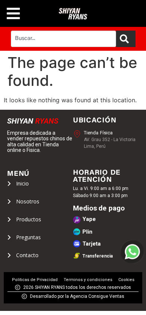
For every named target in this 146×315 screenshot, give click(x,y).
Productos (28, 219)
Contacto (27, 255)
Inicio (22, 183)
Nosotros (27, 201)
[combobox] (63, 39)
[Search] (126, 39)
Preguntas (28, 237)
